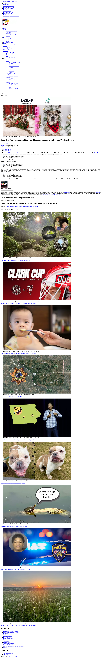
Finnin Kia (96, 152)
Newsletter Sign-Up (10, 57)
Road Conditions (7, 14)
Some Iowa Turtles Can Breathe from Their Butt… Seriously (14, 526)
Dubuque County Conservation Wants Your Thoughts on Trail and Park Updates (18, 625)
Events (4, 43)
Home (4, 28)
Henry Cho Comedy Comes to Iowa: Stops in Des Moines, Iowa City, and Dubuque (19, 439)
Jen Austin (8, 32)
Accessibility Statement (8, 643)
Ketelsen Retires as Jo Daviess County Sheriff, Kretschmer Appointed (16, 396)
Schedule (8, 36)
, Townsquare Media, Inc (13, 656)
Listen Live (8, 38)
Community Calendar (11, 44)
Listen (4, 37)
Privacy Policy (6, 642)
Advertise (8, 54)
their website (67, 192)
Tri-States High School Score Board (11, 16)
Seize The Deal (6, 49)
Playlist (7, 41)
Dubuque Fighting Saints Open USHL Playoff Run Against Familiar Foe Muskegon (19, 303)
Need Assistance (7, 634)
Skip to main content (5, 1)
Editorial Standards (7, 636)
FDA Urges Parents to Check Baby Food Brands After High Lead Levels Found (18, 353)
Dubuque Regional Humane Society (16, 152)
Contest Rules (9, 48)
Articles (7, 206)
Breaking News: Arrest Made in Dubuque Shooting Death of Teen (15, 569)
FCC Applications (7, 637)
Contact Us (5, 51)
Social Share (35, 206)
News (19, 206)
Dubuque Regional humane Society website (51, 194)
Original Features (25, 206)
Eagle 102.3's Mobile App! (9, 8)
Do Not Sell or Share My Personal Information (13, 646)
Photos (30, 206)
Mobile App (8, 39)
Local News (15, 206)
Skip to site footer (13, 1)
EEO (7, 56)
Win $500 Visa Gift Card (8, 4)
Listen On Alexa (7, 11)
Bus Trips (5, 9)
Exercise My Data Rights (8, 644)
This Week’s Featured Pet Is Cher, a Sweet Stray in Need (13, 483)
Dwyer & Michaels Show (11, 31)
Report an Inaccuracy (8, 638)
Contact (5, 647)
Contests (5, 46)
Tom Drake (8, 33)
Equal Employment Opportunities (10, 631)
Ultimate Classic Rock (11, 34)
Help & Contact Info (10, 52)
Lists (11, 206)
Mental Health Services (8, 6)
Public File (5, 633)
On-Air (5, 29)
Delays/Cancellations (8, 13)
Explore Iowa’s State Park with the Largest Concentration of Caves (15, 260)
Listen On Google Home (8, 12)
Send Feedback (9, 53)
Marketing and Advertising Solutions (11, 632)
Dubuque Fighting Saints (8, 7)
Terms (4, 639)
